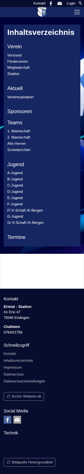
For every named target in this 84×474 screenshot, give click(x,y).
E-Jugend (15, 198)
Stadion (13, 74)
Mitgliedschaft (18, 67)
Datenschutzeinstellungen (24, 381)
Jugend (15, 164)
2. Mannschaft (18, 137)
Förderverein (17, 61)
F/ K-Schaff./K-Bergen (25, 210)
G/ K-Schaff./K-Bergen (25, 223)
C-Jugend (15, 185)
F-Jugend (14, 204)
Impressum (13, 367)
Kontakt (39, 3)
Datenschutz (14, 374)
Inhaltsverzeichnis (18, 361)
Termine (16, 237)
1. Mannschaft (18, 131)
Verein (14, 46)
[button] (59, 3)
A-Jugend (15, 173)
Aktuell (15, 88)
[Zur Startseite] (42, 12)
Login (71, 3)
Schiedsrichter (19, 150)
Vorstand (14, 55)
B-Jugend (15, 179)
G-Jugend (15, 216)
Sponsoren (19, 111)
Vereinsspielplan (20, 97)
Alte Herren (16, 144)
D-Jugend (15, 192)
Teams (14, 122)
